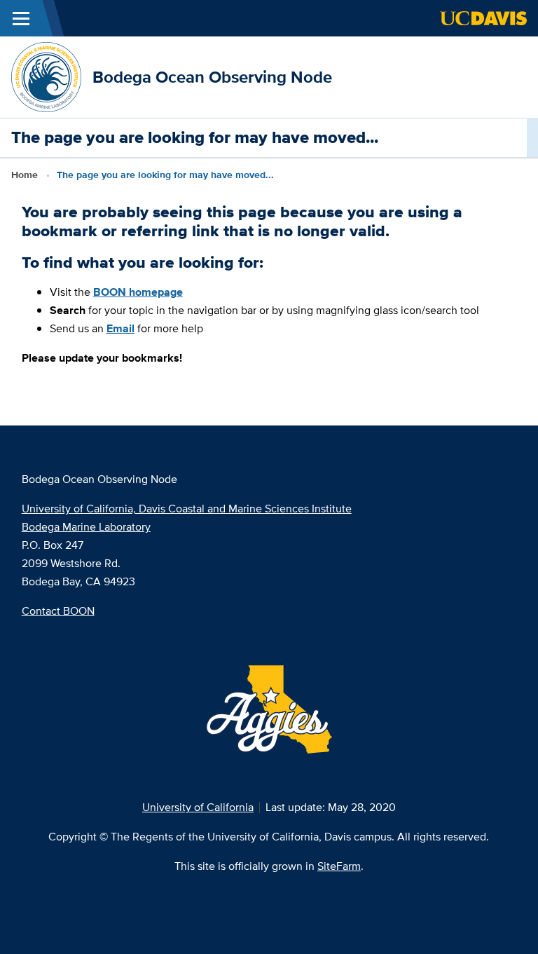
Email (120, 328)
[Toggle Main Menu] (21, 18)
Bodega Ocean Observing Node (212, 76)
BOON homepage (138, 292)
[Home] (46, 76)
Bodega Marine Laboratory (86, 527)
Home (24, 175)
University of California (198, 807)
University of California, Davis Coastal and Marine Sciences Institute (187, 508)
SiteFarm (339, 866)
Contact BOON (58, 611)
